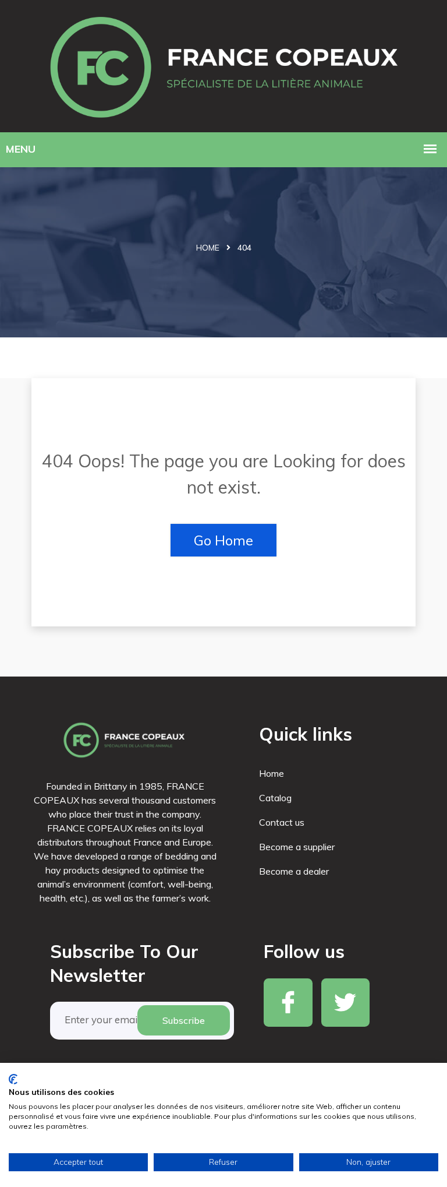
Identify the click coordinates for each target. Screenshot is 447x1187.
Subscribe (183, 1020)
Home (207, 247)
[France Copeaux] (223, 64)
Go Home (223, 540)
